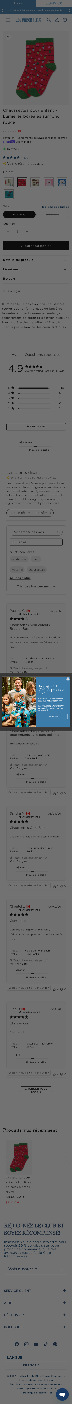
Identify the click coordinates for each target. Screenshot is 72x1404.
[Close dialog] (67, 678)
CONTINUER (53, 716)
